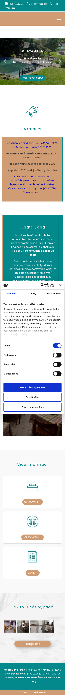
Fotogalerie (32, 644)
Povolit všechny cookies (32, 387)
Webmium (39, 692)
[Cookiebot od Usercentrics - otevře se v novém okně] (41, 285)
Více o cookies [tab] (53, 293)
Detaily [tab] (32, 293)
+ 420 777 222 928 (39, 4)
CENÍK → (33, 572)
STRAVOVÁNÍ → (32, 537)
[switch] (57, 355)
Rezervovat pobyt (32, 77)
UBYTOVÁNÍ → (32, 502)
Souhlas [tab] (11, 293)
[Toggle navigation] (59, 18)
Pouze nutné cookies (32, 407)
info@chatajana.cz (16, 4)
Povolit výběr (32, 397)
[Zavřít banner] (60, 285)
